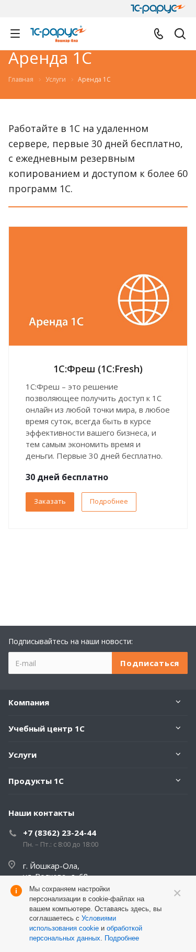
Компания (28, 702)
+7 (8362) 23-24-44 (59, 832)
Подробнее (109, 501)
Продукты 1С (36, 781)
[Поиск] (180, 34)
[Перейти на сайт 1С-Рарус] (158, 9)
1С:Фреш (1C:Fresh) (98, 368)
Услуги (22, 754)
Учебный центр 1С (46, 728)
